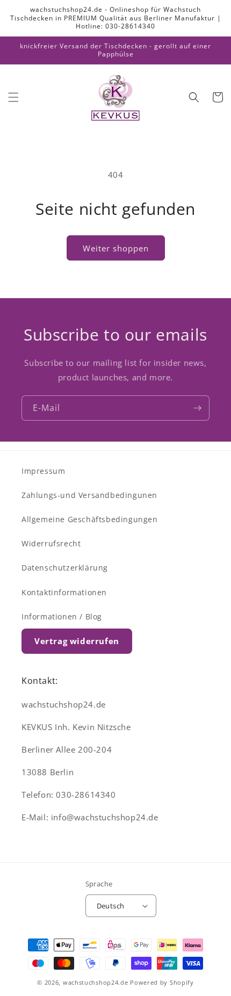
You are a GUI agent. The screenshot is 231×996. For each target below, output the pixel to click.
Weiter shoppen (116, 248)
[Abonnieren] (197, 408)
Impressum (43, 471)
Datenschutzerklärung (64, 567)
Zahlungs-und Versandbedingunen (89, 495)
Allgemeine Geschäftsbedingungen (89, 519)
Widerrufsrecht (51, 543)
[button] (13, 97)
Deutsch (111, 906)
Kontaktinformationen (64, 592)
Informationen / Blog (61, 616)
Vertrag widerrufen (76, 641)
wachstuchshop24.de (95, 982)
